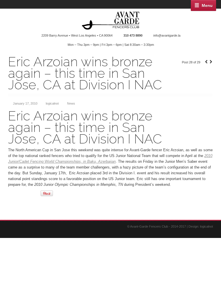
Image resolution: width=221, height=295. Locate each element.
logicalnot (52, 103)
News (71, 103)
